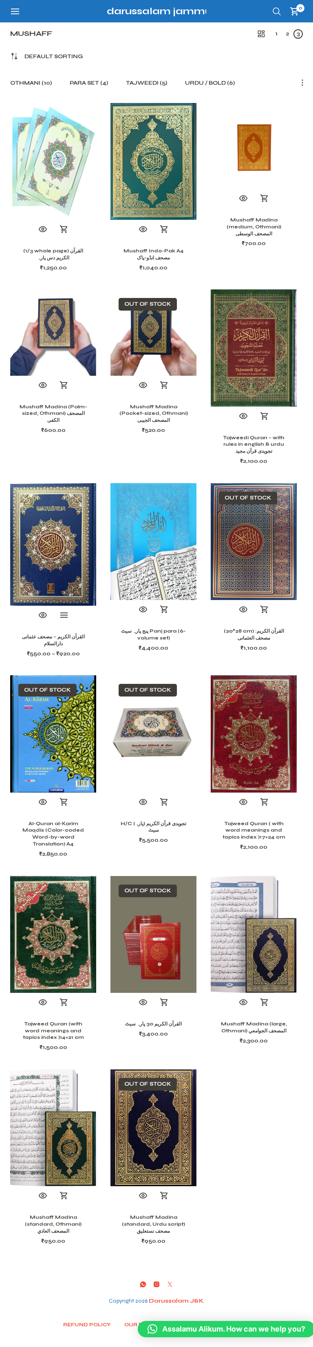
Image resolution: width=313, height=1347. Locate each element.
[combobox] (53, 56)
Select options (64, 615)
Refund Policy (86, 1324)
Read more (164, 385)
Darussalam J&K (176, 1300)
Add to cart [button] (64, 229)
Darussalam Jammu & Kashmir (187, 11)
